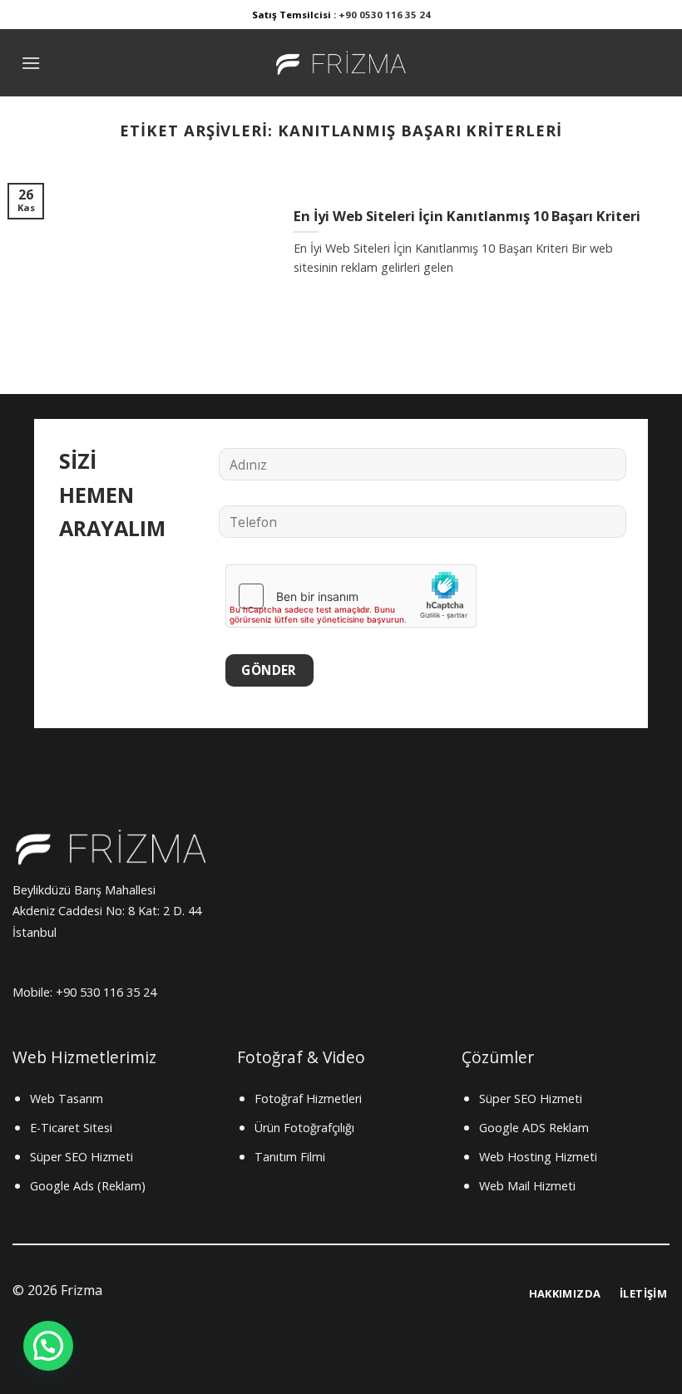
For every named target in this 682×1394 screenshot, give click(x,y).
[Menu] (31, 62)
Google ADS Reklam (534, 1127)
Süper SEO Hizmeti (81, 1157)
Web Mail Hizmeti (527, 1186)
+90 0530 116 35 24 (385, 14)
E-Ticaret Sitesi (71, 1127)
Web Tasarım (66, 1098)
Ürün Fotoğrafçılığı (304, 1127)
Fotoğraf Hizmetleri (308, 1098)
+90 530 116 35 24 (108, 992)
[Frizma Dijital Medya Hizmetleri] (341, 63)
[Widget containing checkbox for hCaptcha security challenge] (351, 596)
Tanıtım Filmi (290, 1157)
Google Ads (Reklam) (88, 1186)
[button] (48, 1346)
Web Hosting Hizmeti (538, 1157)
